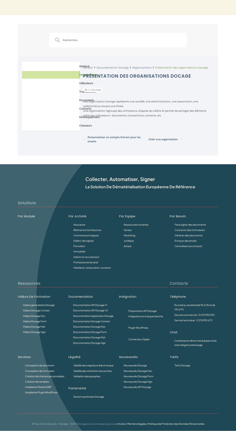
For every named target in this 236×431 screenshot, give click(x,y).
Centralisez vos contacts (188, 246)
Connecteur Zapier (139, 339)
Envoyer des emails (186, 240)
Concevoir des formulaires (190, 229)
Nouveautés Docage (135, 365)
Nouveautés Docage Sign (138, 381)
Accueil (88, 67)
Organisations (142, 67)
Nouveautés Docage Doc (138, 370)
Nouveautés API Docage (137, 386)
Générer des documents (189, 235)
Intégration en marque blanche (145, 316)
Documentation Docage (113, 67)
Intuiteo (121, 423)
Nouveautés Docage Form (138, 376)
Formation (79, 246)
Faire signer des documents (190, 224)
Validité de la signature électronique (93, 365)
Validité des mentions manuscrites (92, 370)
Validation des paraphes (86, 376)
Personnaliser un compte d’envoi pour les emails (114, 139)
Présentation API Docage (142, 310)
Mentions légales (137, 423)
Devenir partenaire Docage (88, 396)
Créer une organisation (163, 139)
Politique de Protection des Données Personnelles (176, 423)
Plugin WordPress (138, 327)
